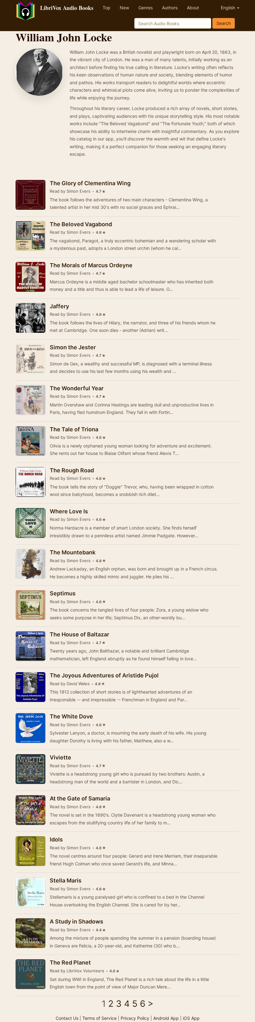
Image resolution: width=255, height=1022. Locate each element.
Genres (145, 7)
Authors (170, 7)
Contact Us (67, 1018)
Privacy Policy (135, 1018)
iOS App (191, 1018)
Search (223, 23)
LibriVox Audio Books (66, 8)
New (124, 7)
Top (106, 7)
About (193, 7)
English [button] (228, 7)
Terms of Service (99, 1018)
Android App (166, 1018)
